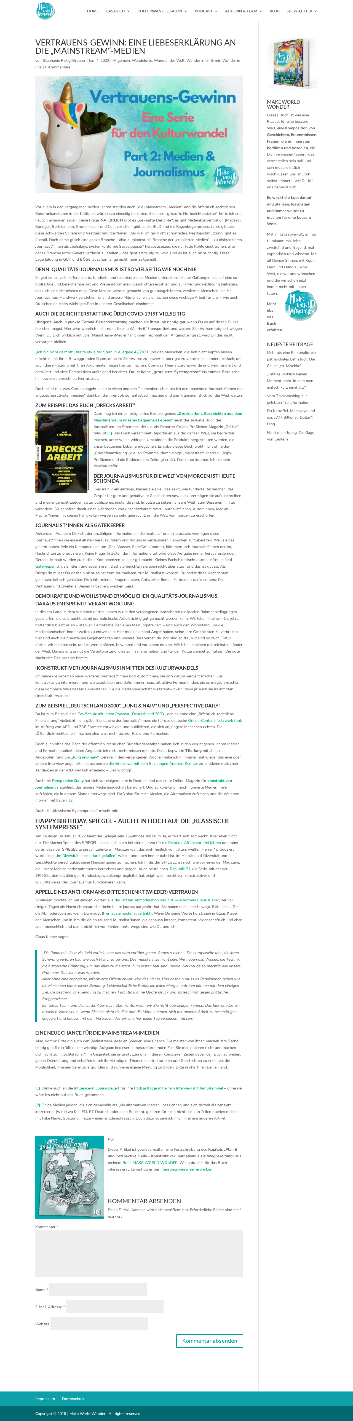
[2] (71, 800)
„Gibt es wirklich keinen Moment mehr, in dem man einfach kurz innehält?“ (290, 381)
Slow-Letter (299, 11)
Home (93, 11)
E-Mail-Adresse (50, 1307)
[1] (109, 433)
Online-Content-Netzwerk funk (215, 720)
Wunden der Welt (169, 60)
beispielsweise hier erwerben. (188, 1169)
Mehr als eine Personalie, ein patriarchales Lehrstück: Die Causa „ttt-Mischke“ (291, 359)
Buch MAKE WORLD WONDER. (150, 1162)
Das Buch (115, 11)
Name (41, 1289)
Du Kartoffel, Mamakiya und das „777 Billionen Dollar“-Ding (291, 417)
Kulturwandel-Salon (159, 11)
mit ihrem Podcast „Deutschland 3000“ (121, 714)
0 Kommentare (57, 67)
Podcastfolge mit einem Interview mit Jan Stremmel (178, 1088)
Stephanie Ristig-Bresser (64, 60)
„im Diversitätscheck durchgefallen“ (86, 855)
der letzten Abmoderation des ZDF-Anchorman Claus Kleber (166, 900)
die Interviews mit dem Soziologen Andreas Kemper (153, 763)
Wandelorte (142, 60)
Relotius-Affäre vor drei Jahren (194, 842)
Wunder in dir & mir (203, 60)
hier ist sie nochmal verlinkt (127, 913)
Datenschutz (73, 1398)
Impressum (45, 1398)
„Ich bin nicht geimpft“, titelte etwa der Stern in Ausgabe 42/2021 (91, 352)
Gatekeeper (45, 566)
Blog (275, 11)
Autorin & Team (241, 11)
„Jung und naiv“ (84, 757)
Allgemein (121, 60)
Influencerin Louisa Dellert (96, 1088)
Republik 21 (180, 869)
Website (42, 1324)
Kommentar (46, 1227)
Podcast (204, 11)
